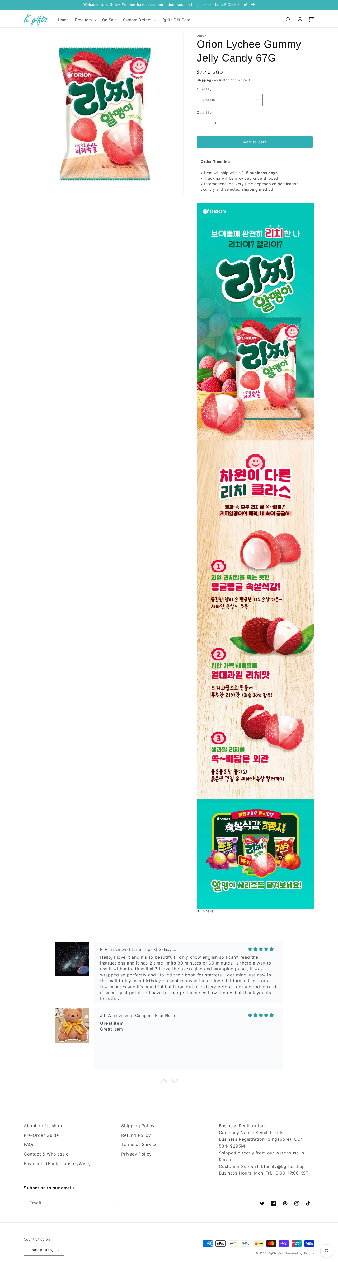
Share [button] (208, 911)
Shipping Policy (137, 1125)
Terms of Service (139, 1144)
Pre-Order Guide (41, 1135)
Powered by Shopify (299, 1253)
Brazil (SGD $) (41, 1250)
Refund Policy (136, 1135)
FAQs (29, 1144)
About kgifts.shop (43, 1125)
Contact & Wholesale (46, 1154)
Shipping (204, 80)
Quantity (204, 89)
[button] (85, 19)
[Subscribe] (113, 1203)
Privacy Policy (136, 1154)
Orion (202, 35)
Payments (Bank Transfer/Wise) (57, 1163)
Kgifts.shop (276, 1253)
